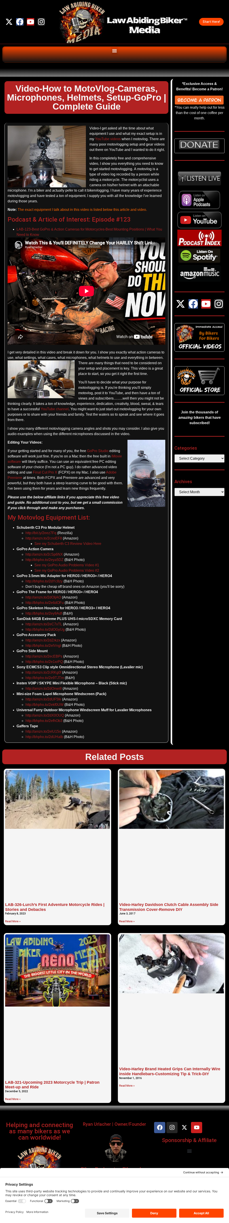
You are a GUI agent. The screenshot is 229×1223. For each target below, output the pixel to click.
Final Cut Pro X (45, 472)
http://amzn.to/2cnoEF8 (43, 538)
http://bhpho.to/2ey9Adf (43, 613)
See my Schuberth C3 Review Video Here (67, 544)
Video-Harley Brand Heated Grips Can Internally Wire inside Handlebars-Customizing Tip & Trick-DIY (169, 1071)
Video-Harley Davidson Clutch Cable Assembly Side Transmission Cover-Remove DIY (168, 907)
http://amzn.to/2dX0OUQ (44, 715)
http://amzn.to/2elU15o (43, 731)
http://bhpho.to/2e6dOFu (44, 603)
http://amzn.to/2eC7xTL (43, 624)
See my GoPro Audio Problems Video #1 (66, 565)
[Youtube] (30, 21)
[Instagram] (41, 21)
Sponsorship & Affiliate (189, 1140)
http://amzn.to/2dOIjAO (43, 597)
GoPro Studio (97, 451)
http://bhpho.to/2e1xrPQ (44, 662)
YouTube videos (108, 139)
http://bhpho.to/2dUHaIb (44, 737)
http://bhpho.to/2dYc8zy (44, 581)
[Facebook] (19, 21)
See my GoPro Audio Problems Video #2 (66, 570)
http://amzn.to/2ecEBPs (43, 656)
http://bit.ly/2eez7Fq (40, 533)
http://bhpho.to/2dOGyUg (45, 629)
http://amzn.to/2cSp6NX (44, 554)
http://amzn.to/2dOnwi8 (43, 688)
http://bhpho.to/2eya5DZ (44, 560)
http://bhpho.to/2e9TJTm (44, 678)
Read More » (13, 921)
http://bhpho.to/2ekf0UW (44, 705)
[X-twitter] (9, 21)
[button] (114, 51)
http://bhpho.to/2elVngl (43, 645)
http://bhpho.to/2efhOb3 (43, 721)
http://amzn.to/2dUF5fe (43, 699)
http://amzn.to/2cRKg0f (43, 672)
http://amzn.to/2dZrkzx (42, 640)
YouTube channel (55, 409)
